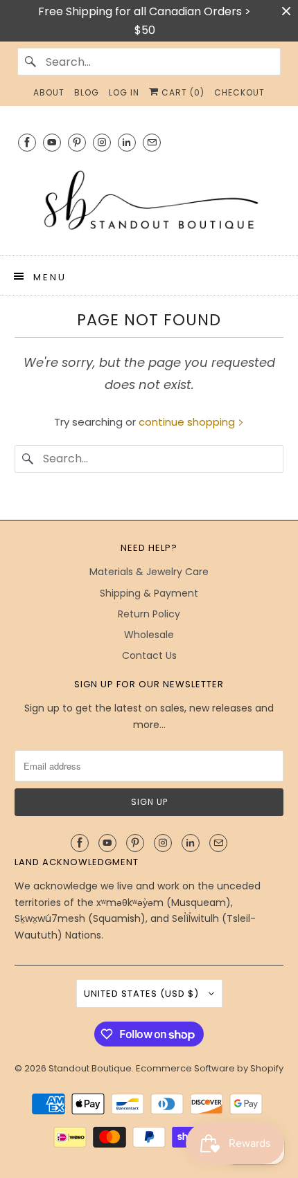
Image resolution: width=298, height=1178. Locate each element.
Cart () (181, 92)
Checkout (239, 92)
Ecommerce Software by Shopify (209, 1068)
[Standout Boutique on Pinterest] (77, 142)
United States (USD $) (143, 993)
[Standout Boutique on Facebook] (27, 142)
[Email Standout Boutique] (152, 142)
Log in (124, 92)
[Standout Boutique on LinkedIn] (127, 142)
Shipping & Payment (149, 593)
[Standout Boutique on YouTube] (52, 142)
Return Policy (149, 614)
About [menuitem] (48, 92)
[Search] (31, 61)
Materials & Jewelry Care (149, 572)
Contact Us (149, 655)
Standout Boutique (90, 1068)
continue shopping (188, 422)
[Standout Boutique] (149, 201)
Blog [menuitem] (86, 92)
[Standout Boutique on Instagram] (102, 142)
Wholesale (149, 635)
